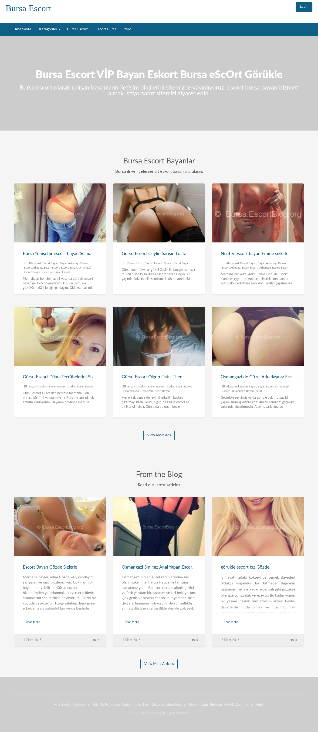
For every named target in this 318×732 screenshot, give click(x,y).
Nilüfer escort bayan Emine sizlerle (254, 254)
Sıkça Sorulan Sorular (169, 704)
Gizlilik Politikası (106, 704)
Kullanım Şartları (135, 704)
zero (127, 29)
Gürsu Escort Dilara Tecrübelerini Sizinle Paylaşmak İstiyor (79, 377)
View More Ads (159, 435)
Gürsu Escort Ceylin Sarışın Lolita (154, 254)
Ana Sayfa (23, 29)
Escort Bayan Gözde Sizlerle (50, 567)
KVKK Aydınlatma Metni (244, 704)
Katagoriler (48, 29)
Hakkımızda (198, 704)
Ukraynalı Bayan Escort (55, 272)
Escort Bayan (69, 267)
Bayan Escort (52, 267)
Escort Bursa (106, 29)
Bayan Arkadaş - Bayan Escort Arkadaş (51, 386)
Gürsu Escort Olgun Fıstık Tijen (152, 377)
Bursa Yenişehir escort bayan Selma (57, 254)
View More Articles (159, 664)
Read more (33, 622)
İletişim (216, 704)
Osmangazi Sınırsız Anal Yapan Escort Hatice (165, 567)
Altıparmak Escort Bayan (43, 263)
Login (304, 6)
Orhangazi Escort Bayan (273, 267)
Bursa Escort (28, 8)
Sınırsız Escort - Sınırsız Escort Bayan (167, 263)
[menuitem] (304, 7)
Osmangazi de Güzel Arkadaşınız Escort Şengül (266, 377)
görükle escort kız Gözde (245, 567)
